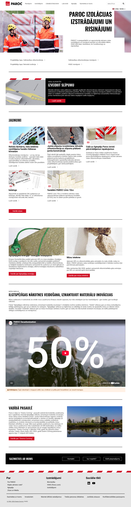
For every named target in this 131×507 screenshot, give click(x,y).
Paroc (14, 4)
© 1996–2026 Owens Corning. (15, 501)
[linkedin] (88, 483)
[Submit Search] (123, 3)
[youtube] (93, 483)
